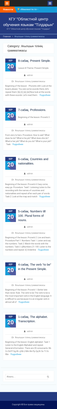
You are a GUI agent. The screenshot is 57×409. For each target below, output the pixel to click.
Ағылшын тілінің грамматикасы (30, 81)
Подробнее (45, 95)
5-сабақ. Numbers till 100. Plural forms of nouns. (31, 216)
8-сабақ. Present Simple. (34, 60)
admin (30, 75)
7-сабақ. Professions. (32, 110)
